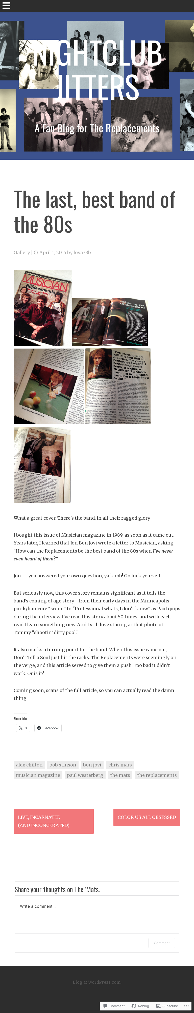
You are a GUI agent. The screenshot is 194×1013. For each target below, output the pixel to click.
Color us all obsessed (147, 817)
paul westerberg (85, 775)
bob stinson (63, 765)
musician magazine (38, 775)
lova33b (82, 252)
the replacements (157, 775)
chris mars (120, 765)
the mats (120, 775)
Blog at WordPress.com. (97, 982)
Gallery (22, 252)
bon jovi (92, 765)
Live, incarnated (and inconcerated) (43, 821)
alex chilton (29, 765)
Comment (162, 943)
